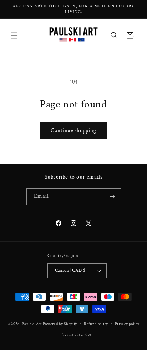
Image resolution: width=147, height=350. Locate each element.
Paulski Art (32, 323)
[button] (14, 35)
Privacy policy (127, 323)
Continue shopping (73, 130)
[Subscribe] (113, 196)
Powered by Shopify (60, 323)
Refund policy (96, 323)
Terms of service (76, 334)
